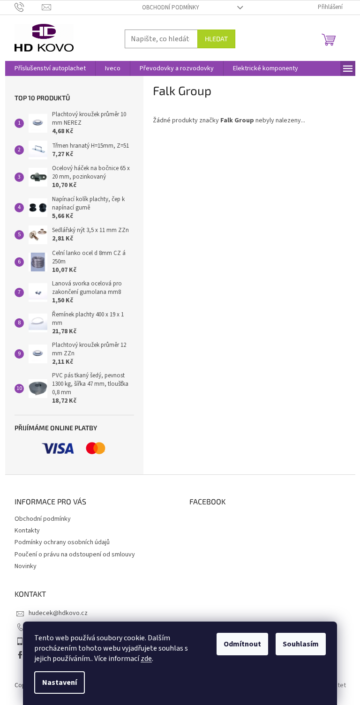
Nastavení (59, 682)
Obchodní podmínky (170, 7)
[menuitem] (50, 68)
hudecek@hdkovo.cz (58, 613)
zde (146, 658)
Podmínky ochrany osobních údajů (62, 542)
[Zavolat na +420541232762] (28, 7)
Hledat (216, 39)
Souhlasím (301, 644)
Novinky (26, 566)
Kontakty (27, 530)
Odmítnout (242, 644)
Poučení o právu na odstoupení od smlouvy (75, 554)
